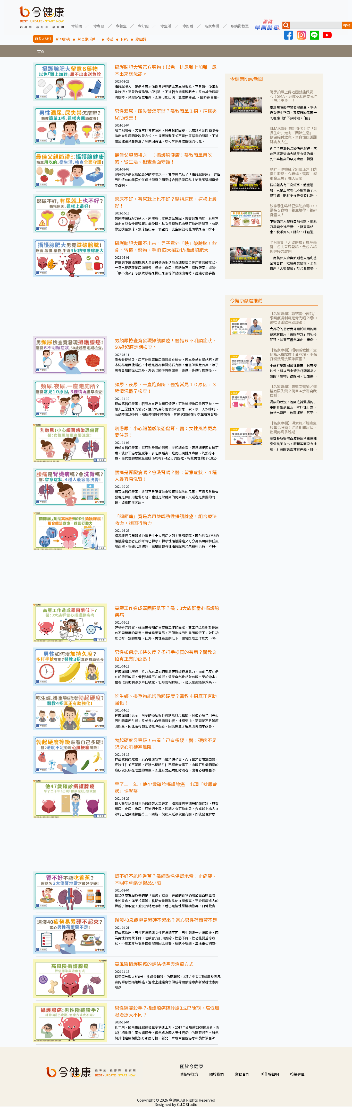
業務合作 (242, 1074)
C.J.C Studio (187, 1104)
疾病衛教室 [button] (240, 25)
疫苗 (110, 39)
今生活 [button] (165, 25)
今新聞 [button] (76, 25)
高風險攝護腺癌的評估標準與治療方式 (154, 963)
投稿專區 (297, 1074)
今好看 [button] (187, 25)
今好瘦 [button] (143, 25)
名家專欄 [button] (212, 25)
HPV (124, 39)
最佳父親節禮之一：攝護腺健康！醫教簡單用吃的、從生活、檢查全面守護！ (163, 158)
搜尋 (346, 25)
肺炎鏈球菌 (88, 39)
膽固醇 (141, 39)
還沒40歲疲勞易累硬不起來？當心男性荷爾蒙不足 (166, 919)
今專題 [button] (98, 25)
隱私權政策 (189, 1074)
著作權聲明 (270, 1074)
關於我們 (216, 1074)
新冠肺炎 (63, 39)
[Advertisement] (127, 306)
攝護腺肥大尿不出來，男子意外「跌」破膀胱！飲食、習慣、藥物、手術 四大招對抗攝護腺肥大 (166, 246)
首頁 (40, 51)
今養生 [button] (121, 25)
